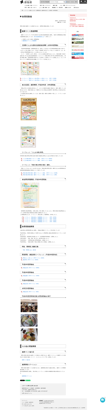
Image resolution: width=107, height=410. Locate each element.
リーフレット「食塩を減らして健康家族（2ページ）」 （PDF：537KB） (40, 218)
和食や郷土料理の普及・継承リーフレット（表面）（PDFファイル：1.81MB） (40, 173)
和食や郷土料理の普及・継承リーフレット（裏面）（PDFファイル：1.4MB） (40, 174)
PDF (76, 1)
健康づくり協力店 (26, 359)
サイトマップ (24, 400)
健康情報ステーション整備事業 (29, 40)
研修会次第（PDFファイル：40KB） (31, 291)
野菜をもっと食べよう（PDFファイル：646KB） (34, 257)
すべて (68, 1)
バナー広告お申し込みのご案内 (28, 405)
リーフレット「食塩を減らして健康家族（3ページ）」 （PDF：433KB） (40, 220)
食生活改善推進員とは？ (39, 36)
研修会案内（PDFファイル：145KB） (31, 275)
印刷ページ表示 (62, 22)
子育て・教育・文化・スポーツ (30, 7)
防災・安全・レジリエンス (45, 5)
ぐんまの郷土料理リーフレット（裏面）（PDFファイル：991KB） (38, 160)
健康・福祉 (55, 5)
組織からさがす (68, 7)
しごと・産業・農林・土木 (44, 7)
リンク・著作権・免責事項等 (27, 402)
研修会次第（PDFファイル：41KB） (31, 283)
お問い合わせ (76, 7)
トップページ (25, 10)
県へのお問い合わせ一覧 (26, 404)
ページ (72, 1)
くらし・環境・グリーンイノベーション (67, 5)
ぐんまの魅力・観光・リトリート (30, 5)
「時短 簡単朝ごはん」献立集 (29, 249)
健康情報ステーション (27, 376)
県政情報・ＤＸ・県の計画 (57, 7)
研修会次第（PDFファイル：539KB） (31, 267)
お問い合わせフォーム (27, 393)
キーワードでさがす (45, 1)
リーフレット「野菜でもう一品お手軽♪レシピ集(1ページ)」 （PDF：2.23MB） (39, 78)
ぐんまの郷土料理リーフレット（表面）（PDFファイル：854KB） (38, 158)
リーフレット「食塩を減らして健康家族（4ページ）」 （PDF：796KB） (40, 221)
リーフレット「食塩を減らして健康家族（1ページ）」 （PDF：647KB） (40, 217)
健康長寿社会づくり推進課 (47, 10)
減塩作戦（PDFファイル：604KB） (31, 259)
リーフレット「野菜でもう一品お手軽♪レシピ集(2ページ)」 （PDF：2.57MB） (39, 80)
